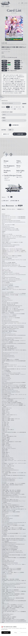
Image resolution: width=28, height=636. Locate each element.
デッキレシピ (7, 180)
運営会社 (3, 209)
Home (3, 6)
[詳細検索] (24, 103)
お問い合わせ (6, 200)
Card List (7, 6)
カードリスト (7, 177)
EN (22, 3)
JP (19, 3)
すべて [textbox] (4, 114)
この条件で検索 (20, 134)
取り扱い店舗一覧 (15, 200)
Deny (16, 632)
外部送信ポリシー (20, 209)
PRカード (6, 178)
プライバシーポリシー (11, 209)
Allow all (6, 632)
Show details (24, 632)
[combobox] (14, 114)
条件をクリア (6, 134)
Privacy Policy (4, 629)
